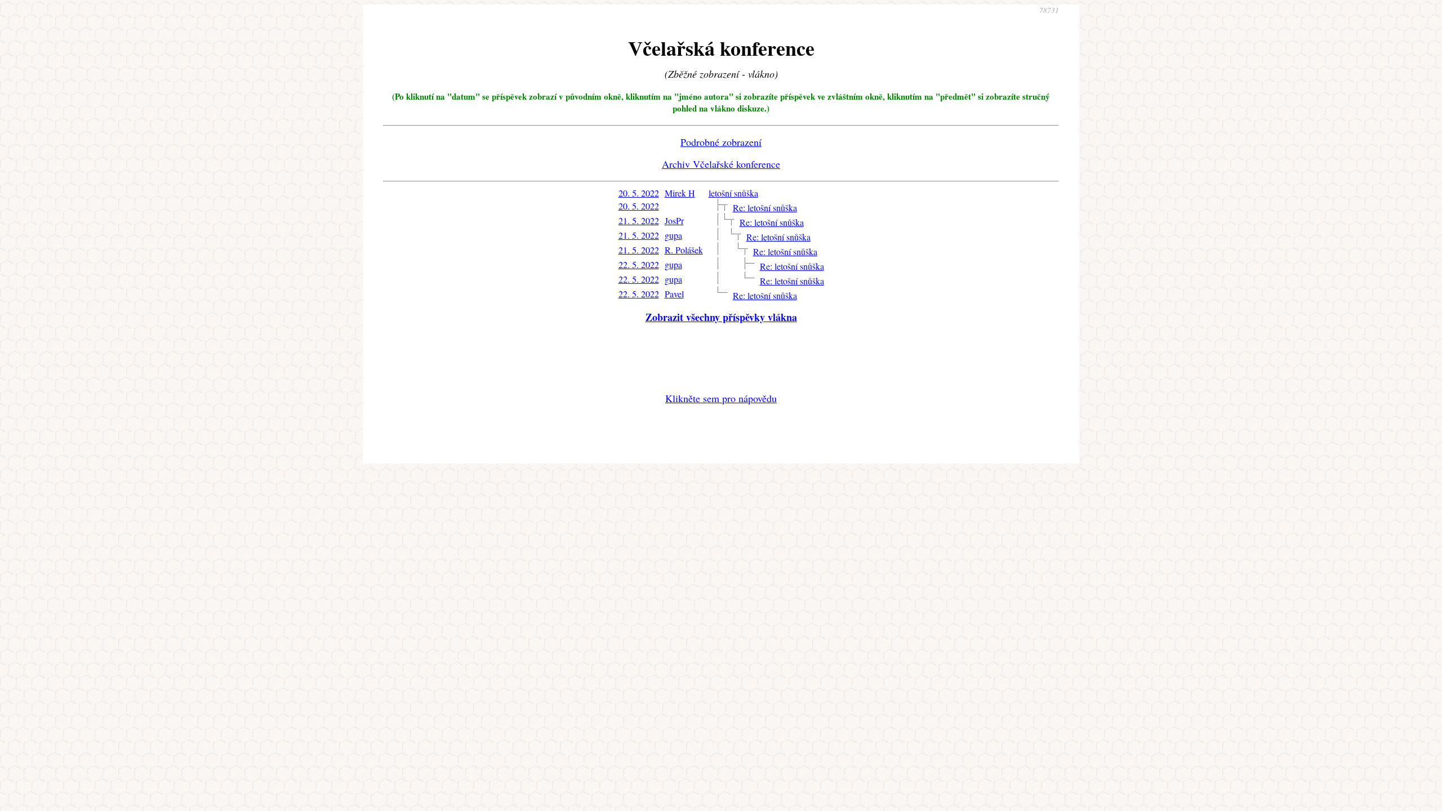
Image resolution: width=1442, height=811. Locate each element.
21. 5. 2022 (638, 220)
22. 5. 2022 (638, 264)
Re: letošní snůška (765, 207)
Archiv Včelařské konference (721, 164)
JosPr (674, 220)
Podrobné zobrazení (721, 142)
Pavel (674, 294)
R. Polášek (684, 250)
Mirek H (680, 193)
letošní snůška (733, 193)
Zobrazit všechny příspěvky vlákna (721, 317)
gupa (673, 235)
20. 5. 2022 (638, 193)
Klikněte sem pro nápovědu (721, 398)
